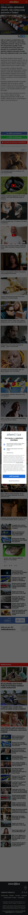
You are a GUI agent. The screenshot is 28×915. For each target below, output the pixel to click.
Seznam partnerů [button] (19, 462)
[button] (14, 453)
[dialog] (14, 457)
